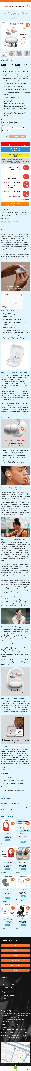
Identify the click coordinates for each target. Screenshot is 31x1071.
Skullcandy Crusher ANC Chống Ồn (23, 835)
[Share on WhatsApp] (2, 222)
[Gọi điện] (15, 1068)
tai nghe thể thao (20, 234)
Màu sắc (3, 119)
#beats (6, 108)
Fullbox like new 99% (22, 807)
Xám (19, 804)
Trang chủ (5, 13)
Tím (13, 804)
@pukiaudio (8, 101)
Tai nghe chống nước (8, 214)
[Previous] (3, 35)
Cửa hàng (14, 13)
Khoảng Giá (23, 13)
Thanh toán (6, 998)
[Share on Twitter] (8, 222)
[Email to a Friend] (11, 222)
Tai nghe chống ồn (18, 214)
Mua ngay (4, 844)
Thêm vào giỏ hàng (18, 136)
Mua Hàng (27, 1070)
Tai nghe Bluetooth (14, 212)
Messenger (3, 1070)
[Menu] (1, 6)
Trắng (15, 804)
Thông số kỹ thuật (7, 297)
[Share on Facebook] (5, 222)
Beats (8, 212)
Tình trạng (3, 125)
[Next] (27, 35)
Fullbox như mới (13, 809)
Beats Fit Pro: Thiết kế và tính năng (12, 299)
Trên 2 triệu (14, 14)
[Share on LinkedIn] (17, 222)
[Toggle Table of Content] (19, 294)
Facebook (9, 1070)
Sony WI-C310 (8, 919)
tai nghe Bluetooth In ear (22, 375)
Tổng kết (5, 307)
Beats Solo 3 (8, 835)
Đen (10, 804)
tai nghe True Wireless (21, 488)
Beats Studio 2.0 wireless (23, 863)
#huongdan (22, 108)
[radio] (3, 122)
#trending (19, 106)
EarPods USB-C (23, 891)
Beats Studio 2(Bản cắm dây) (8, 863)
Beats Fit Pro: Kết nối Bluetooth (11, 305)
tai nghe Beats (8, 391)
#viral (14, 106)
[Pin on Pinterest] (14, 222)
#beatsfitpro (13, 108)
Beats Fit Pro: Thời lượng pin (10, 303)
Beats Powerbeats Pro (23, 919)
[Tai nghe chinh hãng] (14, 6)
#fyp (24, 106)
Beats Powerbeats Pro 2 (8, 891)
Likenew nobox (12, 807)
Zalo (21, 1070)
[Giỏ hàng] (28, 6)
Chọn (8, 840)
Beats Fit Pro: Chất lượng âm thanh (12, 301)
